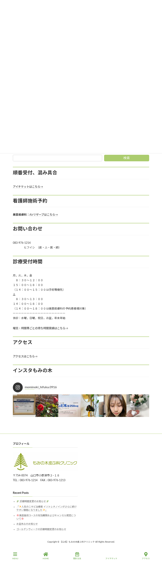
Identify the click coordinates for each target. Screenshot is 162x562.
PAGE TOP (155, 543)
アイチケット (111, 559)
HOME (46, 559)
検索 (126, 158)
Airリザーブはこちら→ (43, 214)
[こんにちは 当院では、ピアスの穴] (24, 405)
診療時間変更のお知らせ (32, 501)
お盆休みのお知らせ (27, 524)
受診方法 (77, 559)
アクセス (146, 559)
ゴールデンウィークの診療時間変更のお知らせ (41, 529)
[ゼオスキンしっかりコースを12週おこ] (115, 405)
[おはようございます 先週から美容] (92, 405)
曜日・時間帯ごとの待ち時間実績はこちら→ (40, 328)
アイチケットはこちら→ (28, 186)
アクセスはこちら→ (25, 356)
